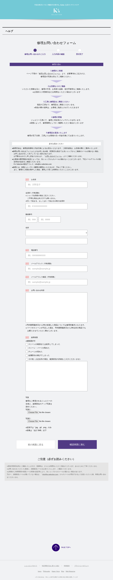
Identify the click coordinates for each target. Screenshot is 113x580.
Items (39, 571)
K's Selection (56, 9)
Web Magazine (70, 571)
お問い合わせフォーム (53, 156)
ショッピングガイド (30, 566)
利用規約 (67, 566)
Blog (62, 571)
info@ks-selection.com (50, 474)
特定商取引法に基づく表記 (50, 566)
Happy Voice (56, 571)
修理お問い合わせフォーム (49, 74)
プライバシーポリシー (81, 566)
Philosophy (46, 571)
